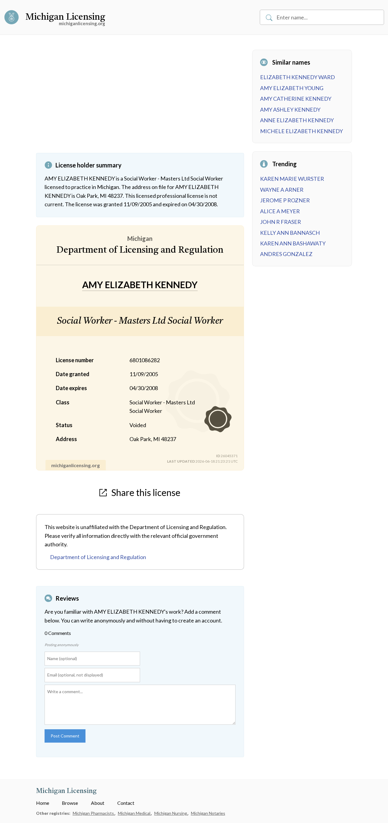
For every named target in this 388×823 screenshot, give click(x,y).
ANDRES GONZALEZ (286, 254)
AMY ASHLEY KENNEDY (290, 109)
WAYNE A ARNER (281, 189)
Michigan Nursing (171, 813)
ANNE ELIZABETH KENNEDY (297, 120)
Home (42, 803)
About (97, 803)
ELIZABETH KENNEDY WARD (297, 77)
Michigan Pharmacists (94, 813)
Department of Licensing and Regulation (98, 557)
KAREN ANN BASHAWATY (293, 243)
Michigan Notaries (208, 813)
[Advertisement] (140, 101)
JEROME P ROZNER (285, 200)
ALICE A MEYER (280, 211)
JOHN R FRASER (280, 221)
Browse (70, 803)
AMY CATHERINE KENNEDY (295, 98)
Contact (125, 803)
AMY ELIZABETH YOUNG (291, 88)
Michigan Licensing (65, 17)
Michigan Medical (134, 813)
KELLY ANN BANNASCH (290, 232)
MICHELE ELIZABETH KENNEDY (301, 131)
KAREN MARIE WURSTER (292, 178)
